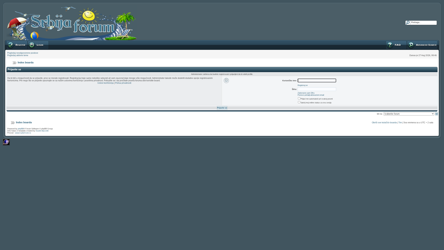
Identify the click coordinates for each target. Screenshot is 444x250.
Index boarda (25, 62)
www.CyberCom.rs (23, 133)
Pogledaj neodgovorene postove (22, 53)
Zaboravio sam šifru (306, 93)
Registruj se (12, 41)
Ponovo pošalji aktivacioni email (311, 95)
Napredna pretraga (416, 41)
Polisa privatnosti (123, 83)
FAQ (388, 41)
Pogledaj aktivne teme (17, 55)
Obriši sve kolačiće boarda (384, 122)
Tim (400, 122)
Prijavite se (33, 41)
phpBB (20, 129)
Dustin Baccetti (42, 131)
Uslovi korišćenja (105, 83)
